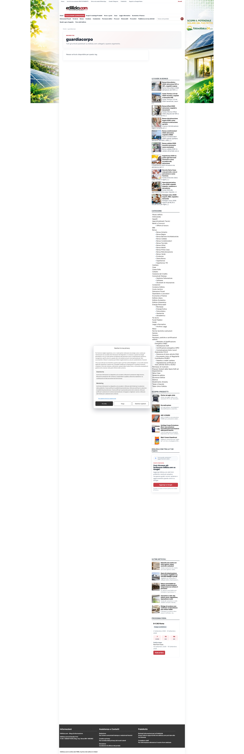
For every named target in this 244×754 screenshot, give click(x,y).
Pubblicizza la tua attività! (146, 19)
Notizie (154, 333)
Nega (122, 403)
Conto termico (157, 289)
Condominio (96, 19)
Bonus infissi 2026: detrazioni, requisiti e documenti (169, 108)
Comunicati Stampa (159, 276)
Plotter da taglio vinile (168, 395)
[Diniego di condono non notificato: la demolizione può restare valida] (156, 609)
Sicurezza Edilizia (158, 377)
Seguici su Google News (135, 1)
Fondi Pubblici (157, 320)
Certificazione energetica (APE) (167, 348)
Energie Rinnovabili (159, 305)
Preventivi (133, 19)
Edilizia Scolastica (158, 300)
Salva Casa (156, 373)
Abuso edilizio (157, 215)
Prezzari (116, 19)
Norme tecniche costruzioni (162, 331)
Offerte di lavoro (162, 225)
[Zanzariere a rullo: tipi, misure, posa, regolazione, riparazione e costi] (156, 599)
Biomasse (159, 307)
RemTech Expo (158, 644)
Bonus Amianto (161, 232)
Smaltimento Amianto (160, 382)
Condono (88, 19)
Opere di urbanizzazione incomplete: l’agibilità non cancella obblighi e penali (169, 574)
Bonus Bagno (161, 234)
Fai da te (75, 19)
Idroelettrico (160, 315)
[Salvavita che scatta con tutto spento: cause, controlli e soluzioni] (156, 566)
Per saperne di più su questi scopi (107, 398)
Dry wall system (166, 405)
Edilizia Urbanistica (159, 302)
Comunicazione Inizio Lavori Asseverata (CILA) (166, 351)
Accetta (104, 403)
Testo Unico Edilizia (159, 386)
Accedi (180, 1)
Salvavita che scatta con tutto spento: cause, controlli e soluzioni (169, 564)
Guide (154, 322)
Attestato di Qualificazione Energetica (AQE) (165, 342)
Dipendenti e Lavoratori (160, 294)
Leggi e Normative (124, 15)
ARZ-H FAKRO (165, 415)
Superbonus (160, 261)
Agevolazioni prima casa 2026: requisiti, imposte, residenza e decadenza (169, 185)
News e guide (108, 15)
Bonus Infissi (160, 245)
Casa (115, 15)
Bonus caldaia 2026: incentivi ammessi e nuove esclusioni (169, 145)
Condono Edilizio (158, 287)
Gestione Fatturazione (164, 278)
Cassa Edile (156, 269)
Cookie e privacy (104, 738)
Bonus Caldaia (161, 239)
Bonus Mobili (161, 247)
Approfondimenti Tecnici (161, 221)
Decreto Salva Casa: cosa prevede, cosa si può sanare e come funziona (169, 173)
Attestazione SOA (162, 346)
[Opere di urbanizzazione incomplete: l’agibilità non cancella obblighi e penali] (156, 576)
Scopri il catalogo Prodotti (94, 15)
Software (159, 280)
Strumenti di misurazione (165, 283)
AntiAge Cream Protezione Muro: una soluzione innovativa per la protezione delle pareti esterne (170, 427)
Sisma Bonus (161, 258)
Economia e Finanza (138, 15)
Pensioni (155, 335)
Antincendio (156, 217)
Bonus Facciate (161, 243)
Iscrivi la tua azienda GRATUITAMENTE (77, 1)
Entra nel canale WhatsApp (98, 1)
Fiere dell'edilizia (80, 22)
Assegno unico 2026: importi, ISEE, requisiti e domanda (170, 197)
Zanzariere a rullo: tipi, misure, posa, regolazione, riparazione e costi (169, 597)
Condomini (156, 285)
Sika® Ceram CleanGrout (169, 437)
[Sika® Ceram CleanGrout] (156, 441)
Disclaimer (102, 744)
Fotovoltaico (160, 311)
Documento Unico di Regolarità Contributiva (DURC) (167, 357)
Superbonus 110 (162, 263)
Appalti (154, 219)
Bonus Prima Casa (162, 250)
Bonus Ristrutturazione (164, 252)
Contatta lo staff (143, 740)
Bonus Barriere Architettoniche (167, 236)
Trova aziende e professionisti (74, 15)
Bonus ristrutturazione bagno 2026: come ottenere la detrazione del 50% (170, 121)
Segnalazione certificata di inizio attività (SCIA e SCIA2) (165, 364)
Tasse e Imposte (158, 384)
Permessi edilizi (107, 19)
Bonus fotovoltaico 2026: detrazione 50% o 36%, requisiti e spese (170, 84)
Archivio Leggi (161, 326)
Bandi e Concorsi (158, 223)
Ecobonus (160, 256)
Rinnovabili (124, 19)
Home (62, 1)
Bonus (82, 19)
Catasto (155, 272)
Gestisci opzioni (140, 403)
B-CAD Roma (158, 624)
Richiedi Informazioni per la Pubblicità (150, 733)
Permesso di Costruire (160, 367)
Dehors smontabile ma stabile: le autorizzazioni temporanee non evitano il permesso (169, 586)
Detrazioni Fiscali (65, 19)
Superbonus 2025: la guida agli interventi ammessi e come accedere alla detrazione (169, 159)
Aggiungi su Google (165, 485)
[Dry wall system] (156, 408)
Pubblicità (123, 1)
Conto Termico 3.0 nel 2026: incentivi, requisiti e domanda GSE (170, 95)
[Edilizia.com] (76, 8)
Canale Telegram (113, 1)
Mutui (154, 329)
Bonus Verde (160, 254)
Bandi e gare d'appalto (67, 22)
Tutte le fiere (159, 653)
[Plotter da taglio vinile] (156, 398)
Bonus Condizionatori (164, 241)
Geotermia (160, 313)
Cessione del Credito (159, 274)
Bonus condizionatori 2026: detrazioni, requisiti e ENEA (169, 133)
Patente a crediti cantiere (165, 360)
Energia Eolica (161, 309)
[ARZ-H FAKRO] (156, 418)
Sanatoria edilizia (158, 375)
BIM (153, 228)
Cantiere (155, 265)
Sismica (155, 380)
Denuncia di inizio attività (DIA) (167, 354)
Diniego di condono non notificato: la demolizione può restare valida (169, 607)
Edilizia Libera (157, 298)
